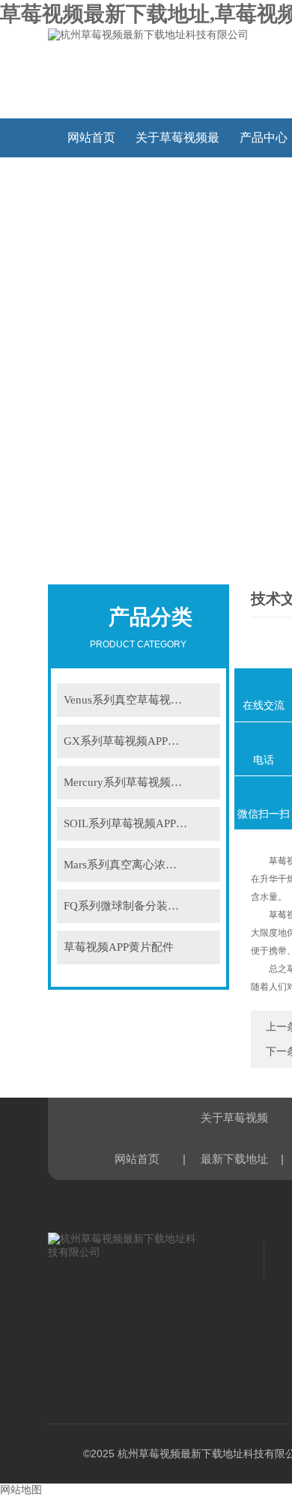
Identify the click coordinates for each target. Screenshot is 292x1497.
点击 (203, 700)
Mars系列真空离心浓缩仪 (126, 865)
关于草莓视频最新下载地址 (177, 144)
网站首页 (91, 137)
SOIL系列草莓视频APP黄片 (131, 823)
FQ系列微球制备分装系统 (127, 906)
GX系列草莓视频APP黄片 (127, 741)
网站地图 (21, 1490)
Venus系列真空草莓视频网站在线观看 (142, 700)
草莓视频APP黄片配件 (119, 947)
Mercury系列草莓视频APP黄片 (138, 782)
